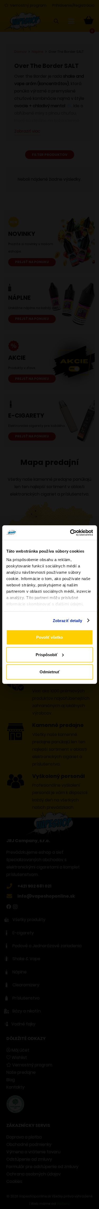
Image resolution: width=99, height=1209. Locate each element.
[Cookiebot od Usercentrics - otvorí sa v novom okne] (70, 532)
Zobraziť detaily (67, 620)
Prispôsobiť (47, 654)
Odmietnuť (50, 672)
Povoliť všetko (49, 637)
